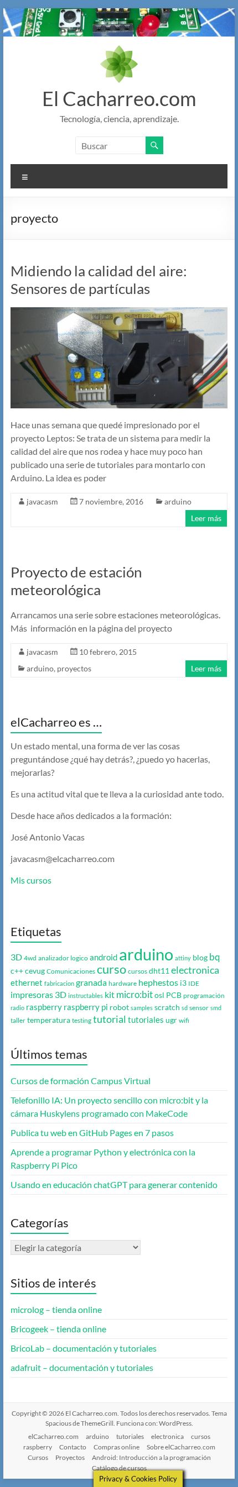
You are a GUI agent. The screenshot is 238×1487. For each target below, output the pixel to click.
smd (215, 1007)
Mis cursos (31, 880)
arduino (178, 501)
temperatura (48, 1020)
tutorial (109, 1019)
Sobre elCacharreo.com (181, 1447)
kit (110, 995)
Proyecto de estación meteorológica (76, 580)
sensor (199, 1007)
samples (142, 1007)
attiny (183, 957)
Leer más (206, 518)
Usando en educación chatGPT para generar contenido (114, 1184)
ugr (171, 1020)
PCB (174, 995)
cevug (35, 970)
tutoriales (146, 1019)
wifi (184, 1020)
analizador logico (63, 958)
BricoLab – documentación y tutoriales (84, 1348)
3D (16, 957)
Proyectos (70, 1457)
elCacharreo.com (53, 1436)
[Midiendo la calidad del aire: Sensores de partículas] (119, 312)
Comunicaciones (70, 971)
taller (18, 1020)
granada (91, 982)
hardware (122, 983)
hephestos (158, 982)
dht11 (159, 970)
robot (119, 1007)
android (103, 957)
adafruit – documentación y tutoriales (82, 1367)
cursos (137, 971)
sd (185, 1007)
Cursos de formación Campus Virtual (81, 1080)
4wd (30, 958)
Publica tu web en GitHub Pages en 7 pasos (92, 1132)
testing (81, 1020)
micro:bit (134, 994)
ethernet (27, 982)
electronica (195, 970)
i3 (183, 983)
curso (111, 968)
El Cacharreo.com (119, 98)
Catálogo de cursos (119, 1468)
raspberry (44, 1007)
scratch (167, 1007)
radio (17, 1007)
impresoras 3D (38, 995)
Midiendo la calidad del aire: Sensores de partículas (99, 279)
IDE (193, 983)
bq (214, 957)
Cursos (38, 1457)
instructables (85, 995)
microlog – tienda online (56, 1309)
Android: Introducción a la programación (151, 1457)
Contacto (72, 1447)
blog (200, 957)
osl (159, 995)
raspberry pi (86, 1007)
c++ (17, 970)
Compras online (116, 1447)
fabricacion (59, 983)
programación (204, 995)
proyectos (74, 668)
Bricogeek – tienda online (58, 1328)
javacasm (42, 501)
